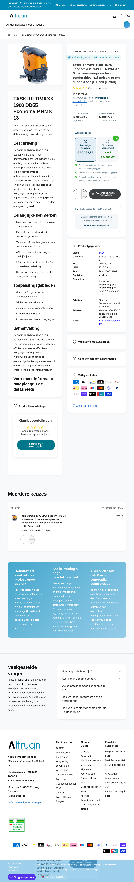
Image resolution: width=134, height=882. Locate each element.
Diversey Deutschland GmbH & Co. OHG (95, 51)
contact (60, 747)
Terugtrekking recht (88, 780)
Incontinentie (112, 778)
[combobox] (67, 25)
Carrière (85, 751)
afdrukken (86, 765)
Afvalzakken (111, 773)
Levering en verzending (62, 767)
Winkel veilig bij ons (86, 405)
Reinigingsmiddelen (115, 767)
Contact (62, 5)
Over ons (61, 779)
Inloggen (122, 5)
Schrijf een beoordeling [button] (36, 445)
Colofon (60, 792)
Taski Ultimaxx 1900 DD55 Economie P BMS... (42, 35)
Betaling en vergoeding (62, 759)
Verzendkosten (80, 101)
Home (14, 35)
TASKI (102, 252)
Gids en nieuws (64, 774)
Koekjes (85, 795)
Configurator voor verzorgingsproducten (92, 5)
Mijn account (63, 752)
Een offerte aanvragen (95, 225)
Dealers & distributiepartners (91, 758)
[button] (5, 15)
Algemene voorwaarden (88, 771)
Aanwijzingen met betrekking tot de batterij (90, 804)
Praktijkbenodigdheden (115, 784)
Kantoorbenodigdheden (115, 793)
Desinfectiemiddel (115, 760)
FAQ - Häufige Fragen (64, 799)
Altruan (18, 864)
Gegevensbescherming (66, 785)
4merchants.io (15, 870)
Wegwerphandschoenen (115, 753)
